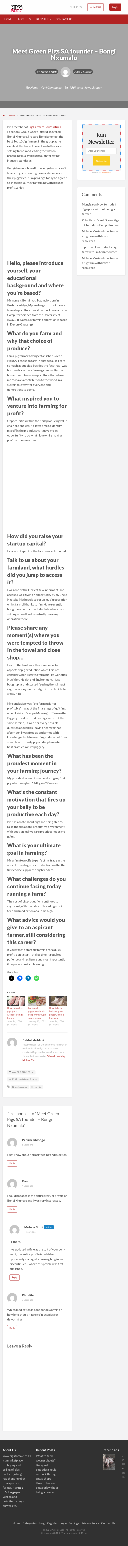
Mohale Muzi (49, 71)
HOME (8, 19)
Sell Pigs (74, 1523)
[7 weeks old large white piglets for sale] (109, 1461)
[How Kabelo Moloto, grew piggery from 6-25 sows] (58, 1001)
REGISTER (42, 19)
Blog (42, 1523)
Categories (29, 1523)
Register (52, 1523)
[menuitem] (73, 7)
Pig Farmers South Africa (44, 127)
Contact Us (108, 1523)
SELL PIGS (76, 7)
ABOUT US (24, 19)
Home (16, 1523)
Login (115, 7)
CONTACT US (64, 19)
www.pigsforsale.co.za (17, 1456)
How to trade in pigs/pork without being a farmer (99, 209)
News (34, 87)
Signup (97, 6)
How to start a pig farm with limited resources (101, 236)
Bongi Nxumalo (20, 1087)
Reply (12, 1163)
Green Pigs (36, 1087)
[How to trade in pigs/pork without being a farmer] (16, 1001)
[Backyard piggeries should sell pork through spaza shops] (37, 1001)
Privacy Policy (90, 1523)
